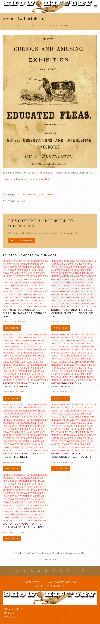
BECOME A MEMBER (22, 240)
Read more (12, 328)
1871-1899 (46, 195)
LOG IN (25, 233)
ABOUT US (9, 617)
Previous (47, 559)
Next (55, 559)
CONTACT (8, 613)
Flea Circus (20, 201)
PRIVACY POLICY (13, 609)
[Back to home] (48, 6)
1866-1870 (33, 195)
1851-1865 (20, 195)
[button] (95, 6)
